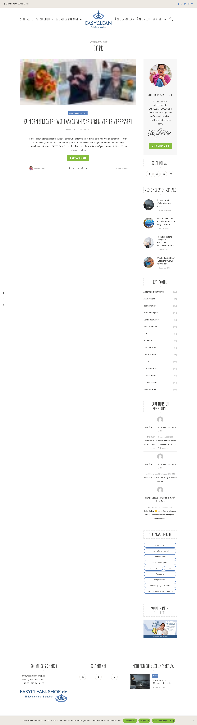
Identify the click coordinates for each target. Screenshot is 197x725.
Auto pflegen (149, 298)
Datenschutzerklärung (163, 721)
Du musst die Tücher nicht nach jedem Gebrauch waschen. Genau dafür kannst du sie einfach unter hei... (160, 444)
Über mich (143, 19)
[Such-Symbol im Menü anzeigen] (171, 19)
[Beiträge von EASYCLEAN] (30, 168)
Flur (145, 333)
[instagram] (3, 299)
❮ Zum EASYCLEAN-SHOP (16, 3)
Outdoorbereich (150, 368)
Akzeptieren (130, 721)
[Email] (78, 168)
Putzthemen (43, 19)
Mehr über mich (160, 146)
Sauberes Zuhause (67, 19)
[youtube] (3, 305)
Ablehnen (144, 721)
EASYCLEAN (41, 168)
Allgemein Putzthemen (78, 113)
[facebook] (3, 293)
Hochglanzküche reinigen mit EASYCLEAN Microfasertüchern (165, 241)
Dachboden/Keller (151, 319)
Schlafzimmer (149, 375)
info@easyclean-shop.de (33, 675)
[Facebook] (178, 4)
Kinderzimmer (149, 354)
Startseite (26, 19)
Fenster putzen (150, 326)
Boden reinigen (150, 312)
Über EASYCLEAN (124, 19)
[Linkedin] (185, 4)
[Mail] (181, 4)
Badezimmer (149, 305)
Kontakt (158, 19)
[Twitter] (73, 168)
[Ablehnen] (193, 720)
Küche (146, 361)
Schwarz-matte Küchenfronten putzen (164, 203)
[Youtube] (192, 4)
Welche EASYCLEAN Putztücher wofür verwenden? (166, 261)
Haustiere (147, 340)
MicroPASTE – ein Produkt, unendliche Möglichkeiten (166, 221)
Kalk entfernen (150, 347)
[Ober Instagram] (188, 4)
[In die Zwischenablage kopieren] (86, 168)
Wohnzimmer (149, 389)
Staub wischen (150, 382)
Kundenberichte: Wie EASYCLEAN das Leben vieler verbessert (78, 121)
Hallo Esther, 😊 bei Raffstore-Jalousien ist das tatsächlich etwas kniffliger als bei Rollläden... (160, 515)
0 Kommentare (85, 129)
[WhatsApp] (82, 168)
